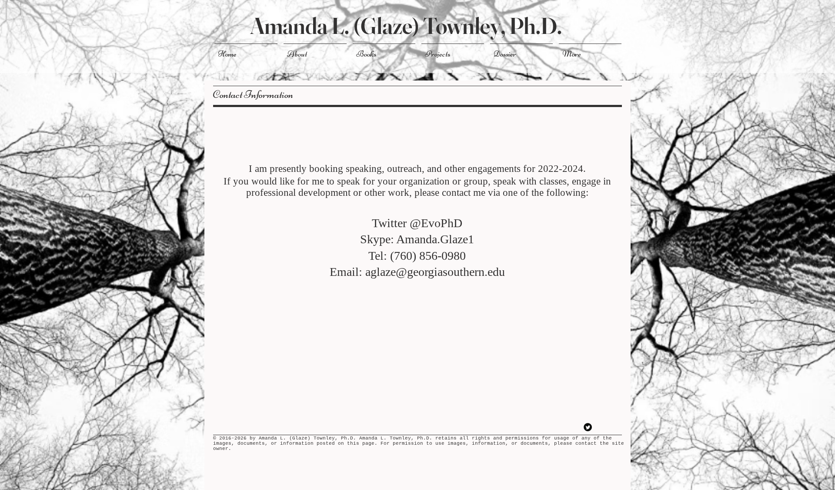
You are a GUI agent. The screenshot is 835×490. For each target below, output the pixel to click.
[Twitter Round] (588, 427)
